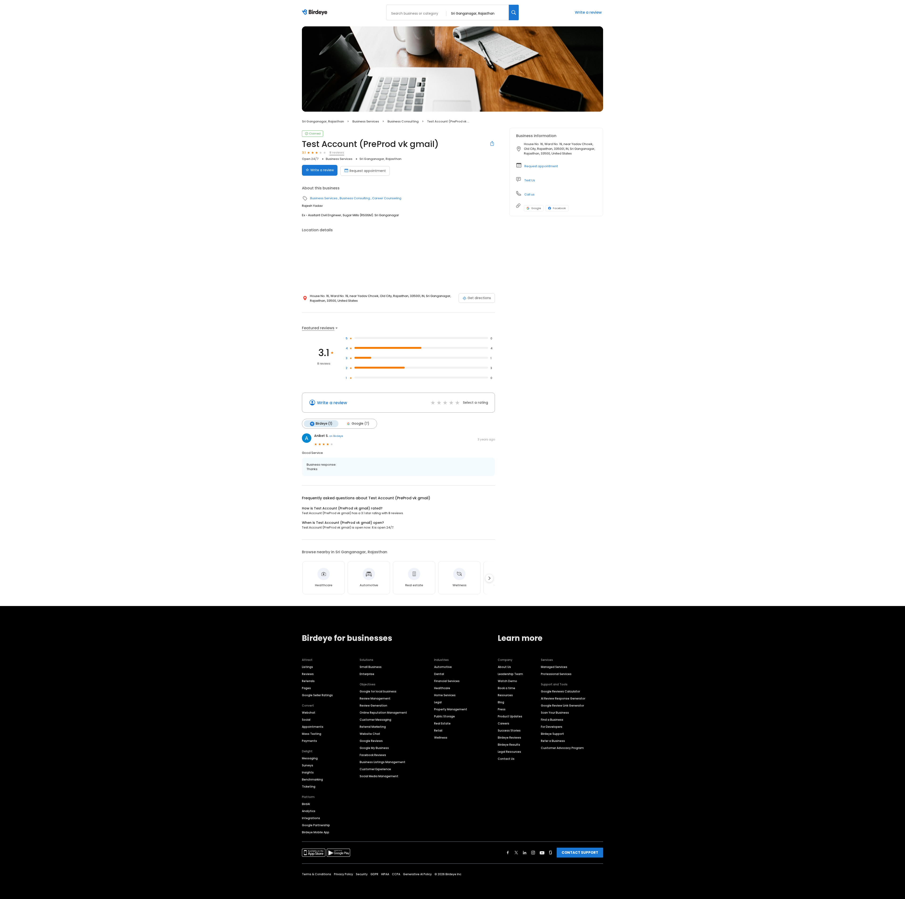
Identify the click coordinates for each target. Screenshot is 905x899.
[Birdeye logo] (315, 12)
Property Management (450, 709)
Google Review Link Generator (562, 706)
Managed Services (554, 667)
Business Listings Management (382, 762)
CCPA (396, 874)
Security (362, 874)
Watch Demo (507, 681)
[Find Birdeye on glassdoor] (550, 853)
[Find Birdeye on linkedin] (525, 853)
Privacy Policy (343, 874)
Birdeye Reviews (509, 738)
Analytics (308, 811)
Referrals (308, 681)
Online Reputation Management (383, 713)
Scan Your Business (555, 713)
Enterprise (367, 674)
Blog (501, 702)
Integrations (311, 818)
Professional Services (556, 674)
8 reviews (336, 152)
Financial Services (447, 681)
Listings (307, 667)
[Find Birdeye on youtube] (542, 853)
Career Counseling (386, 198)
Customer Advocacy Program (562, 748)
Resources (505, 695)
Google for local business (378, 691)
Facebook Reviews (373, 755)
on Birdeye (336, 436)
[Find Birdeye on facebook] (508, 853)
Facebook (559, 208)
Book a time (506, 688)
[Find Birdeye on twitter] (516, 853)
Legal (438, 702)
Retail (438, 730)
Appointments (312, 727)
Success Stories (509, 730)
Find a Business (552, 720)
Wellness (440, 738)
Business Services (365, 121)
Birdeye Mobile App (315, 832)
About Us (504, 667)
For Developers (551, 727)
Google (536, 208)
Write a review (588, 12)
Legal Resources (509, 752)
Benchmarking (312, 779)
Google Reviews (371, 741)
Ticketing (308, 787)
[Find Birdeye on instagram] (533, 853)
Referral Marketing (373, 727)
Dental (439, 674)
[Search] (514, 12)
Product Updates (510, 716)
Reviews (308, 674)
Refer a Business (553, 741)
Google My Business (374, 748)
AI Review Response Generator (563, 698)
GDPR (374, 874)
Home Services (445, 695)
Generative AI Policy (417, 874)
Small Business (371, 667)
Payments (309, 741)
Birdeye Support (552, 734)
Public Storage (444, 716)
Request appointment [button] (541, 166)
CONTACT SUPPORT (580, 852)
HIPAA (385, 874)
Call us (529, 194)
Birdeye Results (509, 745)
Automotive (443, 667)
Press (502, 709)
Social (306, 720)
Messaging (310, 758)
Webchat (308, 713)
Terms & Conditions (316, 874)
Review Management (375, 698)
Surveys (307, 765)
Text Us (529, 180)
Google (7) (360, 423)
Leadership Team (510, 674)
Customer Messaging (375, 720)
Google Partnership (316, 825)
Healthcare (442, 688)
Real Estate (442, 723)
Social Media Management (379, 776)
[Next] (489, 578)
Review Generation (373, 706)
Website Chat (370, 734)
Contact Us (506, 759)
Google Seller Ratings (317, 695)
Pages (306, 688)
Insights (308, 772)
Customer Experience (375, 769)
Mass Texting (311, 734)
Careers (503, 723)
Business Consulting (403, 121)
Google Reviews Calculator (560, 691)
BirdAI (306, 804)
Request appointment (368, 170)
